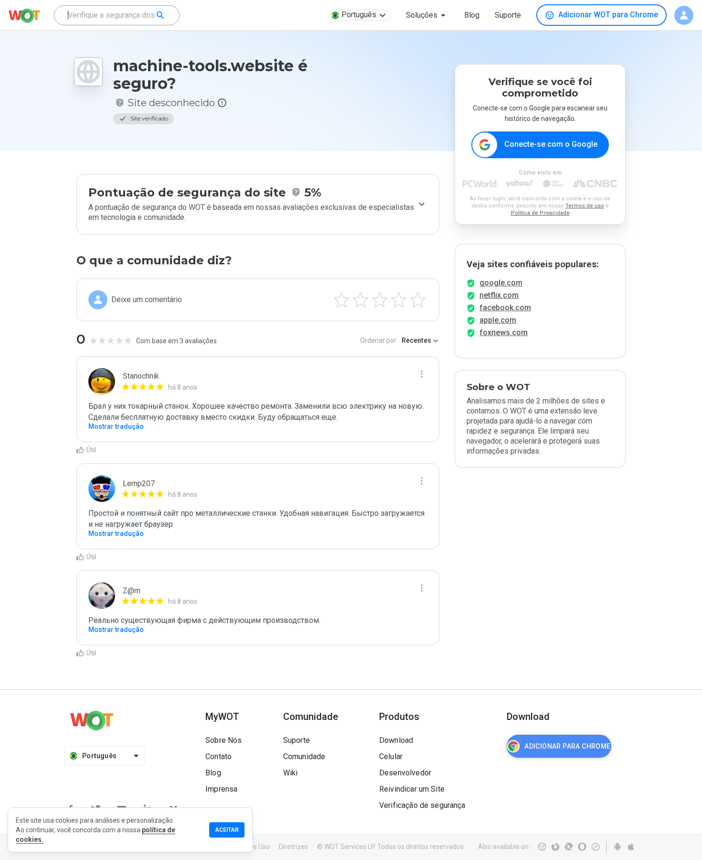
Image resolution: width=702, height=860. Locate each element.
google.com (500, 282)
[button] (427, 15)
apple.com (497, 320)
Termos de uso (584, 206)
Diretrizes (293, 846)
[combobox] (117, 15)
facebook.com (505, 307)
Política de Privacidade (540, 213)
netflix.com (499, 295)
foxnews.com (503, 332)
